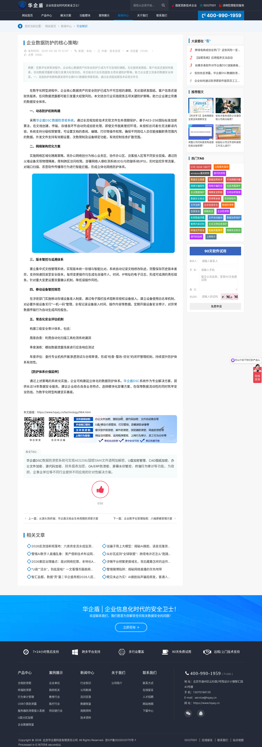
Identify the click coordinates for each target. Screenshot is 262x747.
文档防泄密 (24, 683)
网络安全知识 (234, 230)
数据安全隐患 (197, 179)
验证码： (194, 296)
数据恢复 (85, 703)
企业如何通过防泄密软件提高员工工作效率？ (221, 80)
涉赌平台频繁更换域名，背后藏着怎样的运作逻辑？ (142, 561)
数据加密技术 (215, 179)
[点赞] (100, 491)
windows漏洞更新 (200, 173)
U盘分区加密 (25, 717)
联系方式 (148, 683)
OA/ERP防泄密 (98, 466)
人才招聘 (148, 696)
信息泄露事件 (234, 185)
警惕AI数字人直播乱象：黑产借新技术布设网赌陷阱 (66, 554)
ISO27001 (209, 5)
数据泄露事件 (215, 230)
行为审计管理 (26, 696)
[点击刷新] (229, 296)
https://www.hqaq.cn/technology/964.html (64, 412)
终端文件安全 (197, 230)
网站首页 (27, 15)
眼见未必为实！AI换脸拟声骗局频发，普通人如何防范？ (145, 577)
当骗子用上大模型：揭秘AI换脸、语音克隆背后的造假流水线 (148, 546)
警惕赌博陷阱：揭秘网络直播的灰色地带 (134, 569)
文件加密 (195, 205)
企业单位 (54, 683)
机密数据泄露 (197, 217)
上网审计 (211, 236)
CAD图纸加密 (158, 460)
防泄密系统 (214, 198)
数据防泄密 (228, 205)
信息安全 (195, 211)
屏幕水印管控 (122, 466)
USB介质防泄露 (27, 703)
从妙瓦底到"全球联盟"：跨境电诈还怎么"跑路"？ (140, 554)
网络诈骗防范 (215, 185)
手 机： (194, 270)
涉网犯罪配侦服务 (233, 5)
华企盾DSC (131, 381)
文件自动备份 (215, 217)
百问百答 (85, 696)
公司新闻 (85, 689)
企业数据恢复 (26, 724)
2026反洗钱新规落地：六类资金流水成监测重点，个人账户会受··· (76, 546)
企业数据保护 (197, 192)
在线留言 (148, 689)
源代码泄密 (219, 173)
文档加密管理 (234, 192)
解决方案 (65, 15)
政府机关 (54, 689)
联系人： (194, 261)
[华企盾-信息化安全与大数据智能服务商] (31, 5)
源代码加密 (54, 466)
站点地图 (238, 740)
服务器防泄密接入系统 (31, 710)
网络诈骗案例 (197, 185)
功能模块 (85, 15)
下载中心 (148, 710)
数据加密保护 (234, 217)
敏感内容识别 (197, 224)
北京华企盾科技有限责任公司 (60, 740)
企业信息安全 (211, 205)
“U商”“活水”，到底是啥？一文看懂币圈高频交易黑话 (67, 569)
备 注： (194, 289)
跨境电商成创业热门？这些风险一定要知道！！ (223, 50)
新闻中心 (123, 15)
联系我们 (161, 15)
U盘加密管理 (137, 460)
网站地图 (148, 703)
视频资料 (85, 710)
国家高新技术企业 (186, 5)
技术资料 (85, 717)
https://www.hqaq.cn (206, 703)
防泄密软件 (230, 198)
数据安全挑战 (197, 198)
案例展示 (104, 15)
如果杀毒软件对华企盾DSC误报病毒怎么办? (221, 65)
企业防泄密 (223, 211)
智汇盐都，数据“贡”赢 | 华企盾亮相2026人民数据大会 (68, 577)
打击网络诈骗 (234, 179)
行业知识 (82, 26)
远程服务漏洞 (221, 166)
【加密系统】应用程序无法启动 (214, 57)
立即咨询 (130, 627)
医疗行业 (54, 703)
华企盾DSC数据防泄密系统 (55, 120)
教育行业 (54, 696)
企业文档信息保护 (218, 224)
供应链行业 (56, 710)
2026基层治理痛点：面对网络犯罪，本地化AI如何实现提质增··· (74, 561)
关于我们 (142, 15)
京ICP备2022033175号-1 (120, 740)
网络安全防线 (215, 192)
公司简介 (116, 683)
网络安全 (208, 211)
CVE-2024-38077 (200, 166)
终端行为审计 (144, 466)
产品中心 (46, 15)
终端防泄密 (24, 689)
